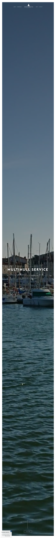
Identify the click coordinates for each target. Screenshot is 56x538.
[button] (27, 531)
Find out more (7, 535)
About (15, 6)
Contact (40, 6)
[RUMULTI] (28, 5)
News (37, 6)
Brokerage (19, 6)
